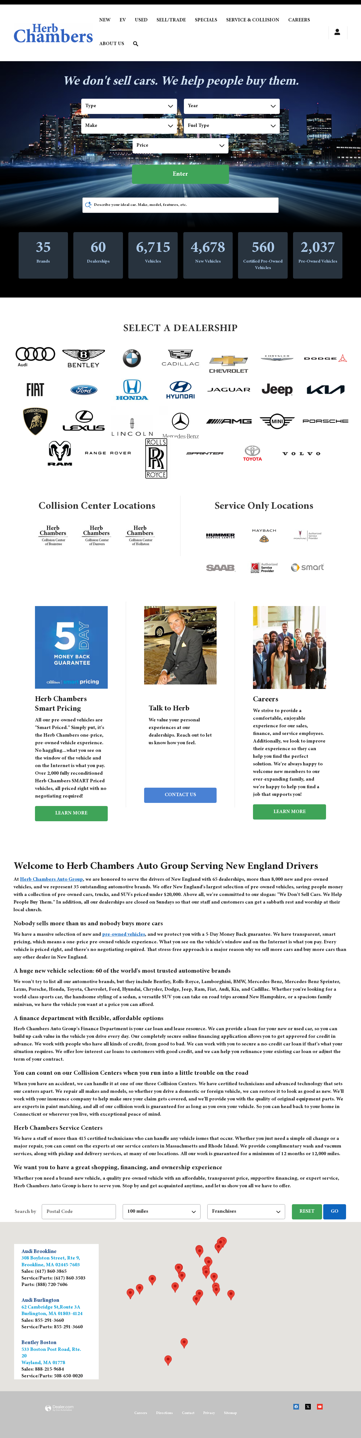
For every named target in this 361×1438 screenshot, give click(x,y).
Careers (140, 1413)
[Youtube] (322, 1410)
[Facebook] (299, 1410)
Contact (188, 1413)
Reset (307, 1211)
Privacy (209, 1413)
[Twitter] (310, 1410)
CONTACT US (180, 795)
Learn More (71, 813)
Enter (180, 174)
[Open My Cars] (336, 32)
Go (334, 1211)
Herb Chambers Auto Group (51, 879)
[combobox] (129, 106)
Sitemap (230, 1413)
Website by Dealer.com (59, 1415)
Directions (164, 1413)
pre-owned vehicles (123, 934)
